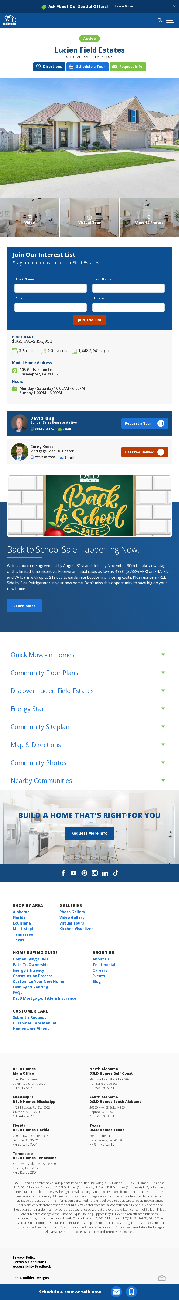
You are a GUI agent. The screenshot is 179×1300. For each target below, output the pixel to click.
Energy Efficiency (28, 970)
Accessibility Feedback (32, 1266)
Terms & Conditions (29, 1262)
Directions (52, 66)
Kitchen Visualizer (76, 928)
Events (99, 975)
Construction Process (32, 975)
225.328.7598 (45, 457)
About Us (103, 952)
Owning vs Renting (30, 987)
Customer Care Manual (34, 1023)
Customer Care (30, 1011)
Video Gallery (71, 917)
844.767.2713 (27, 1088)
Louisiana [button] (22, 923)
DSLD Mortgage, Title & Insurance (44, 998)
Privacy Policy (24, 1257)
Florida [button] (19, 917)
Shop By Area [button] (28, 905)
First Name (26, 279)
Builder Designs (36, 1277)
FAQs (17, 992)
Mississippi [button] (23, 928)
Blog (97, 981)
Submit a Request (29, 1017)
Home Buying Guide (35, 952)
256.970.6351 (104, 1088)
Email (22, 298)
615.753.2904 (27, 1172)
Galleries (70, 905)
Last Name (103, 279)
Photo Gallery (72, 911)
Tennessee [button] (23, 934)
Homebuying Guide (31, 959)
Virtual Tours (71, 923)
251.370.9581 (104, 1116)
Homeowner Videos (31, 1028)
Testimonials (105, 964)
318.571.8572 (44, 429)
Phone (98, 298)
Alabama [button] (21, 911)
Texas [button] (18, 939)
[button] (174, 6)
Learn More (24, 605)
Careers (100, 970)
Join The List (90, 319)
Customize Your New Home (38, 981)
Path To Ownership (31, 964)
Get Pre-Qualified (139, 452)
